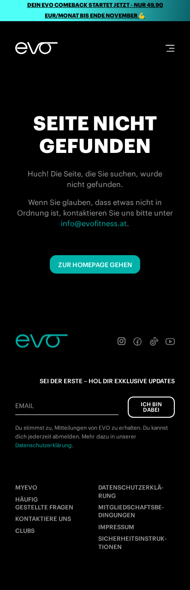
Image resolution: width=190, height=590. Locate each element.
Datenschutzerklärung (131, 491)
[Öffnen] (170, 48)
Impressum (116, 527)
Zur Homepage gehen (95, 265)
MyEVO (26, 487)
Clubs (25, 531)
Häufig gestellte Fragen (44, 503)
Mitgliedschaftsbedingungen (131, 511)
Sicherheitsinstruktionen (132, 542)
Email (24, 406)
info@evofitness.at (94, 223)
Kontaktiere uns (43, 519)
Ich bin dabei (151, 407)
